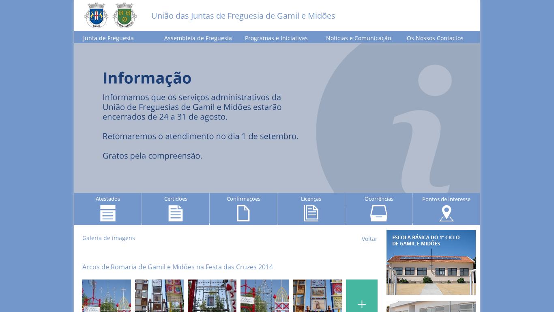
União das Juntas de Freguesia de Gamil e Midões (243, 15)
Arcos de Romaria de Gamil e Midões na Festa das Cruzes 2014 (177, 266)
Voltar (370, 239)
